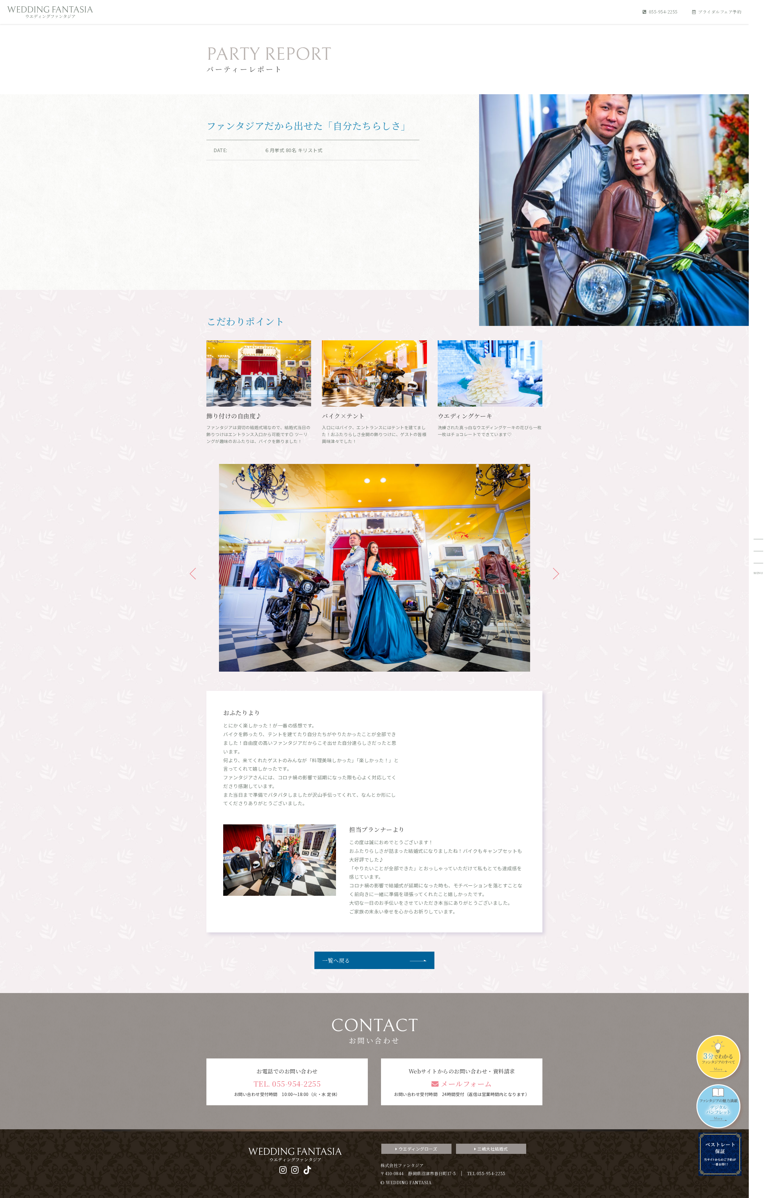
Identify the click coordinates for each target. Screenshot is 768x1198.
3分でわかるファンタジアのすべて (720, 1059)
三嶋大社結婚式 (492, 1149)
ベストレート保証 (720, 1154)
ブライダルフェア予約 (719, 12)
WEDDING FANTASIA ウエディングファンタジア (50, 12)
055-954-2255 (663, 12)
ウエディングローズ (418, 1149)
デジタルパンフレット (720, 1108)
